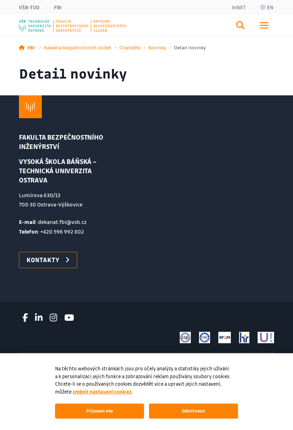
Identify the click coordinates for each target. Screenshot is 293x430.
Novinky (157, 47)
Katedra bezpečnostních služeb (77, 47)
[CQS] (185, 338)
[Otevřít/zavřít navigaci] (264, 25)
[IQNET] (204, 338)
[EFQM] (224, 338)
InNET (239, 7)
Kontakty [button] (42, 260)
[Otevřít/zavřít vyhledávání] (240, 26)
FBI (58, 7)
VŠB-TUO (29, 7)
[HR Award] (244, 338)
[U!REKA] (266, 338)
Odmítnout (193, 411)
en (270, 7)
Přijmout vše (99, 411)
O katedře (129, 47)
